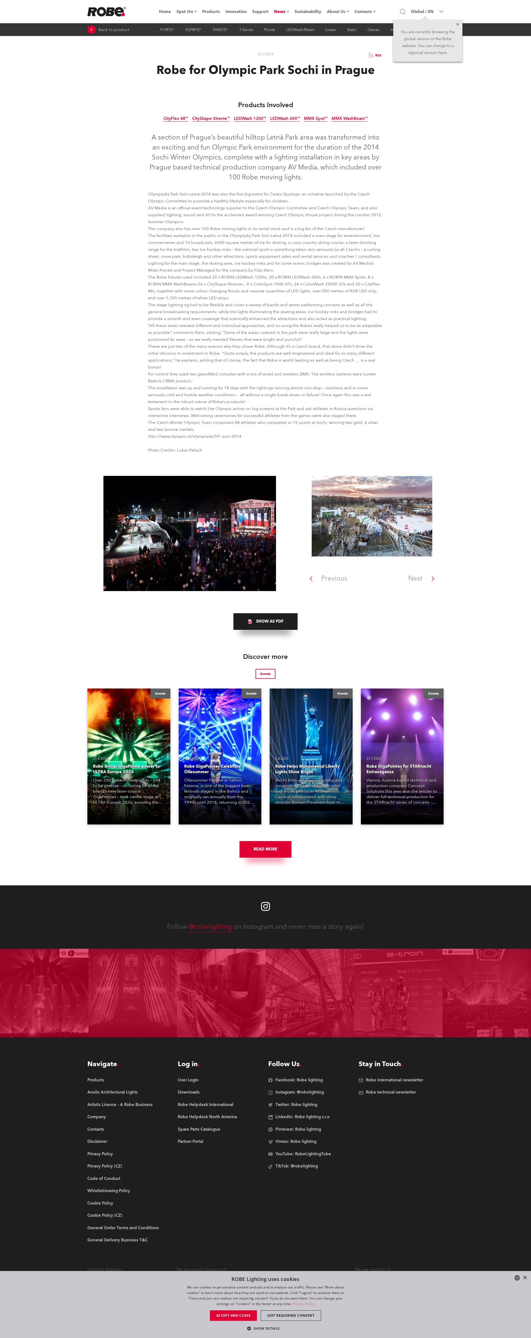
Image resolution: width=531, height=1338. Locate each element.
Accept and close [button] (233, 1315)
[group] (265, 621)
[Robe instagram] (265, 906)
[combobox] (517, 1278)
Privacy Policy (303, 1303)
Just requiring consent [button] (290, 1315)
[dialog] (265, 1304)
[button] (265, 1328)
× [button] (525, 1278)
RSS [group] (378, 55)
